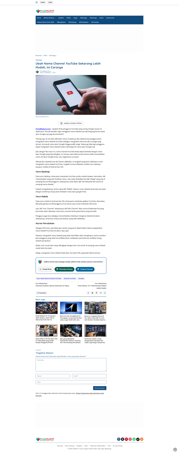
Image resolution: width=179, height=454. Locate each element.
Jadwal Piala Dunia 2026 (45, 22)
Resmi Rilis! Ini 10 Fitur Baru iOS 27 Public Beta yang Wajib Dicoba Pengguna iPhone (46, 340)
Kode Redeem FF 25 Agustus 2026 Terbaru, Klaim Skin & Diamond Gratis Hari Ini (46, 318)
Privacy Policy (117, 446)
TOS (109, 446)
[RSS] (141, 439)
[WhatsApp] (134, 439)
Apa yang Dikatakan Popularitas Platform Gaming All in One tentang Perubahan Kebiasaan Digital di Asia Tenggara (70, 341)
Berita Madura (49, 18)
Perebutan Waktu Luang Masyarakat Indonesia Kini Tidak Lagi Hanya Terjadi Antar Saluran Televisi (95, 341)
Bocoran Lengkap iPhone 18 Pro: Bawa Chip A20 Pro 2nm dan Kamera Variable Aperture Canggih (95, 318)
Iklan (86, 446)
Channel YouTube (70, 278)
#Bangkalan (61, 22)
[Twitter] (122, 439)
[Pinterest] (126, 439)
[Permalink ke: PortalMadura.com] (37, 72)
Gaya (75, 18)
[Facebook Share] (88, 292)
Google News (47, 269)
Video (50, 2)
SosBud (61, 18)
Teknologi (93, 18)
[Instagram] (130, 439)
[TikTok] (138, 439)
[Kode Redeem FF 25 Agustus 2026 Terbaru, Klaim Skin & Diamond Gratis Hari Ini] (47, 308)
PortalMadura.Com (43, 129)
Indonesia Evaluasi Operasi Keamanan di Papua (52, 284)
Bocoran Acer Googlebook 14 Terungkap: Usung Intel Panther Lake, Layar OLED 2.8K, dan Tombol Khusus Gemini (71, 318)
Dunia (101, 18)
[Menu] (37, 2)
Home (39, 18)
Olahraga (83, 18)
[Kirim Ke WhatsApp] (104, 292)
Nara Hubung (69, 446)
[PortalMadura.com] (45, 11)
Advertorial (110, 18)
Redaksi (79, 446)
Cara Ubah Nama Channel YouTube (49, 278)
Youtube (81, 278)
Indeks (43, 2)
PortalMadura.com (45, 71)
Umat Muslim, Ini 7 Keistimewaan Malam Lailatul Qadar (92, 285)
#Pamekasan (83, 22)
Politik (69, 18)
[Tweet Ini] (92, 292)
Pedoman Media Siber (97, 446)
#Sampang (72, 22)
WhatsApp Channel (66, 269)
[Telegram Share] (100, 292)
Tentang (60, 446)
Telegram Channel (86, 269)
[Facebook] (118, 439)
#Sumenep (95, 22)
